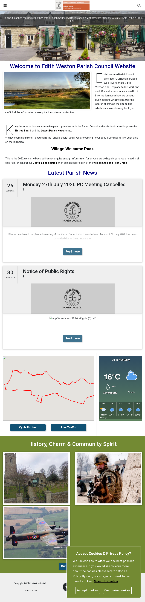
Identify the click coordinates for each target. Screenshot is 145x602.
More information (106, 581)
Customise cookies (117, 590)
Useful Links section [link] (45, 162)
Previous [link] (8, 32)
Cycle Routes (28, 427)
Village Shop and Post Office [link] (110, 162)
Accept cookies (87, 590)
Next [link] (137, 32)
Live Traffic (68, 427)
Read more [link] (72, 251)
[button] (139, 5)
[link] (72, 5)
